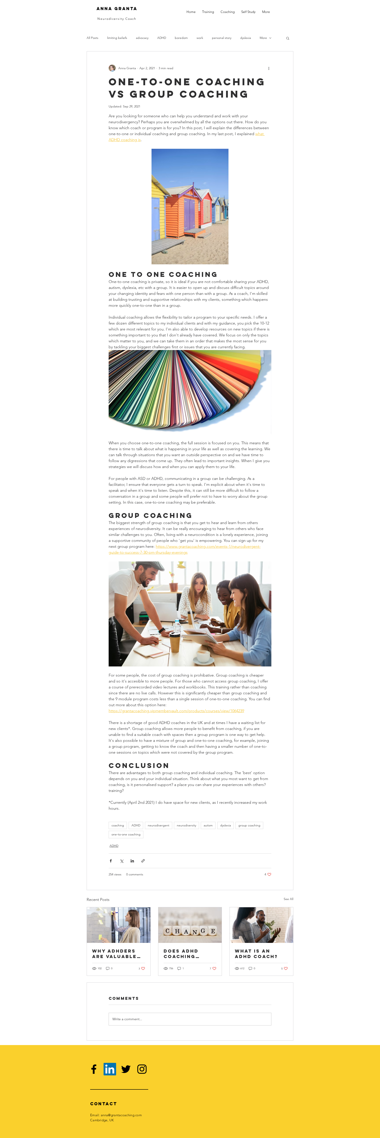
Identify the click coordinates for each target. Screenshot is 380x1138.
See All (288, 899)
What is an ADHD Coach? (256, 953)
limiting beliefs (117, 38)
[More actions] (268, 68)
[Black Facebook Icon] (94, 1069)
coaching (117, 825)
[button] (288, 38)
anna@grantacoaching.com (121, 1115)
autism (208, 825)
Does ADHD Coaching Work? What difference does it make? (187, 953)
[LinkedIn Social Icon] (110, 1069)
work (200, 38)
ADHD (161, 38)
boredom (181, 38)
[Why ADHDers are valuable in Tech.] (118, 925)
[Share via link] (143, 861)
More (263, 38)
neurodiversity (186, 825)
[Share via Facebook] (111, 861)
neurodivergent (158, 825)
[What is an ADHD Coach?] (261, 925)
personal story (221, 38)
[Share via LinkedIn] (132, 861)
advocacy (142, 38)
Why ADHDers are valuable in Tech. (114, 953)
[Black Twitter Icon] (126, 1069)
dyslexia (245, 38)
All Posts (92, 38)
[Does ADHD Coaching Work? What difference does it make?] (190, 925)
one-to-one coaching (126, 834)
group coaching (249, 825)
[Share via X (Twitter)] (121, 861)
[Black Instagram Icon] (142, 1069)
